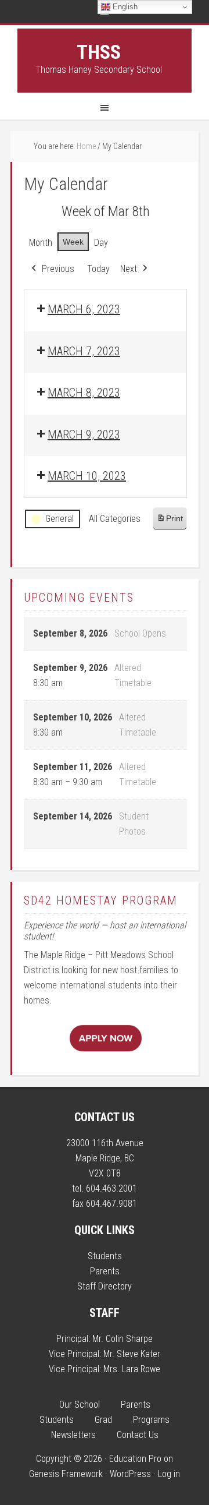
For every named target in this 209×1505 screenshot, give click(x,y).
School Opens (140, 633)
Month (40, 242)
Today (98, 268)
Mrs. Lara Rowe (131, 1369)
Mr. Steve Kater (131, 1353)
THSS (99, 51)
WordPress (130, 1473)
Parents (105, 1271)
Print (169, 521)
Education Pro (135, 1458)
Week (73, 241)
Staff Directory (104, 1286)
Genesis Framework (66, 1473)
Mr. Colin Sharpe (122, 1338)
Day (101, 242)
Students (105, 1256)
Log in (169, 1473)
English (124, 6)
